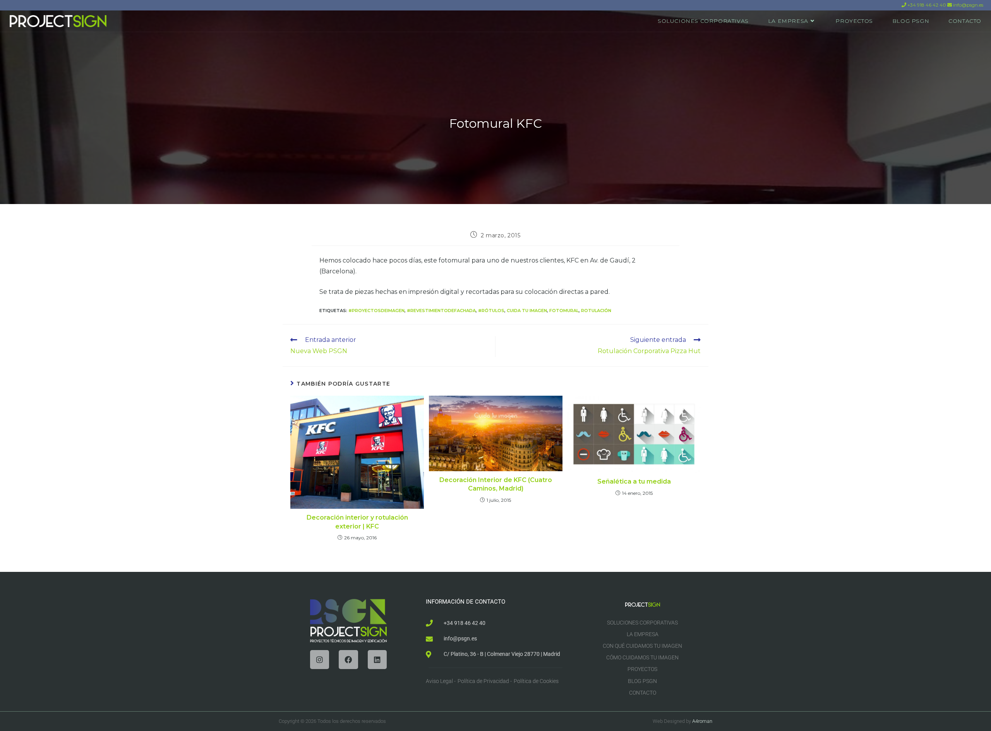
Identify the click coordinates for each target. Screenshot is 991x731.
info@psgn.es (967, 5)
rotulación (596, 310)
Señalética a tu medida (634, 481)
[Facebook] (348, 659)
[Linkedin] (377, 659)
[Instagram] (319, 659)
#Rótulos (491, 310)
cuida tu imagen (527, 310)
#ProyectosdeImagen (376, 310)
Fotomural (564, 310)
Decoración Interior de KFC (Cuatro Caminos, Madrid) (495, 484)
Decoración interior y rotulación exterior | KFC (357, 522)
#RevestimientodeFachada (441, 310)
